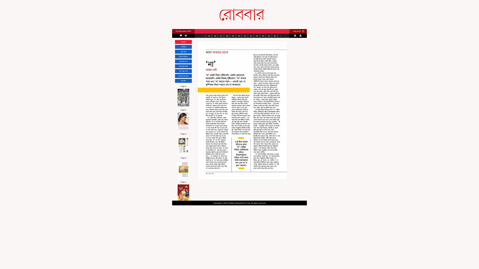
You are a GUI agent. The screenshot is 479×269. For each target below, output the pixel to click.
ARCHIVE (297, 31)
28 (227, 36)
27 (221, 36)
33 (257, 36)
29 (233, 36)
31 (245, 36)
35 (269, 36)
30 (239, 36)
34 (263, 36)
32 (251, 36)
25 (209, 36)
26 (215, 36)
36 (275, 36)
